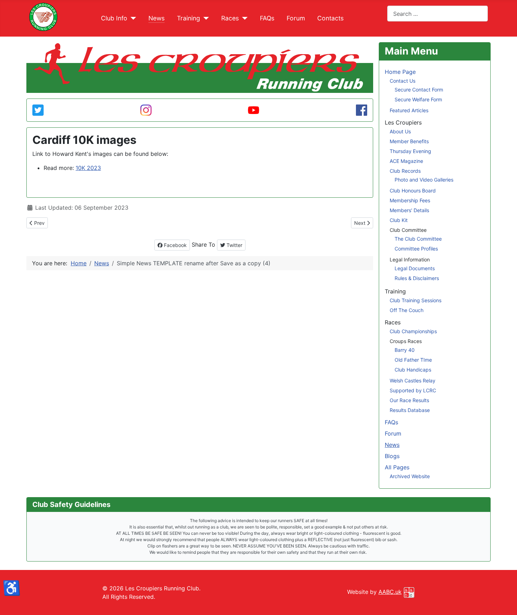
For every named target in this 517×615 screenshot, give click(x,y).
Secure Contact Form (419, 90)
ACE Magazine (406, 161)
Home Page (400, 71)
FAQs (267, 18)
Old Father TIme (413, 360)
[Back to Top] (258, 602)
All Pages (397, 467)
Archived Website (410, 476)
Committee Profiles (416, 249)
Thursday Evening (410, 151)
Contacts (330, 18)
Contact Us (402, 81)
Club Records (405, 171)
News (156, 18)
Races (230, 18)
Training (188, 18)
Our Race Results (409, 400)
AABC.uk (390, 591)
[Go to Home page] (43, 16)
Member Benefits (409, 141)
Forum (296, 18)
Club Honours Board (413, 191)
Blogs (392, 455)
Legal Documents (415, 268)
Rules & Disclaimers (417, 278)
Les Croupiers (403, 122)
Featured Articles (409, 110)
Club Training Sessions (415, 300)
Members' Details (409, 210)
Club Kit (399, 220)
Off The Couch (406, 310)
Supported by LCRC (413, 390)
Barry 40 (405, 350)
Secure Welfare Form (418, 99)
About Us (400, 131)
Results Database (410, 410)
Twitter (233, 245)
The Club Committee (418, 239)
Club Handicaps (413, 370)
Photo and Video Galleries (424, 180)
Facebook (174, 245)
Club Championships (413, 331)
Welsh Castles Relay (412, 380)
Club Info (114, 18)
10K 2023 (88, 167)
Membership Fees (410, 200)
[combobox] (437, 13)
